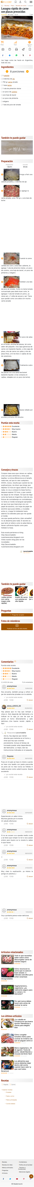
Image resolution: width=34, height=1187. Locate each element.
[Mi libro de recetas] (15, 2)
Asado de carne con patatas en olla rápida (21, 599)
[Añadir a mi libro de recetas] (30, 49)
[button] (3, 28)
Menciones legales (24, 1172)
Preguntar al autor (18, 615)
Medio (14, 434)
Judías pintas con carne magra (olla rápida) (6, 600)
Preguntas (5, 1170)
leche (10, 85)
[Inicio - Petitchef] (2, 5)
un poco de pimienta (10, 98)
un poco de (10, 92)
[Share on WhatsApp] (16, 55)
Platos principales (11, 1100)
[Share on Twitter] (23, 55)
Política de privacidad (25, 1165)
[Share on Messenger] (9, 55)
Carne (13, 1084)
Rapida (6, 1084)
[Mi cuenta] (20, 2)
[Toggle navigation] (31, 2)
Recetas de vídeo (7, 1165)
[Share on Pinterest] (30, 55)
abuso (30, 700)
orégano (6, 101)
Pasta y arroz (10, 1096)
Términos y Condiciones (22, 1168)
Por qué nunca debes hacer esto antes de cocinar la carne (22, 1003)
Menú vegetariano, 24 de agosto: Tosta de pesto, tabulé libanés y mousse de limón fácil (23, 1051)
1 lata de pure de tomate (12, 105)
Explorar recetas (7, 1090)
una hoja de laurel (9, 95)
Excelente (15, 426)
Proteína (8, 1092)
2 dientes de (9, 79)
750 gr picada (10, 82)
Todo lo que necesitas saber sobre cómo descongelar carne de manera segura (23, 959)
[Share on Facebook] (3, 55)
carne (10, 82)
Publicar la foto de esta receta (17, 628)
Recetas (4, 1162)
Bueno (14, 432)
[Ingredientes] (2, 593)
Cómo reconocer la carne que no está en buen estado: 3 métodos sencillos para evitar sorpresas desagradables (17, 974)
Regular (15, 437)
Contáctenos (23, 1162)
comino (14, 92)
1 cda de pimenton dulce (12, 88)
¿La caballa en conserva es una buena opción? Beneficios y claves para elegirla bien (23, 1023)
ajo (13, 79)
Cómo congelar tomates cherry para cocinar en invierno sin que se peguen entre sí (23, 1038)
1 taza (7, 85)
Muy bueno (16, 429)
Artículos (5, 1173)
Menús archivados (7, 1167)
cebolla (6, 76)
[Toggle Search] (25, 2)
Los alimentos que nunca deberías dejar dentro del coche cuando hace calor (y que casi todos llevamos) (16, 1066)
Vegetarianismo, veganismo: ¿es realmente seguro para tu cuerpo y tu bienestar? (23, 990)
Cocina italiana (10, 1103)
